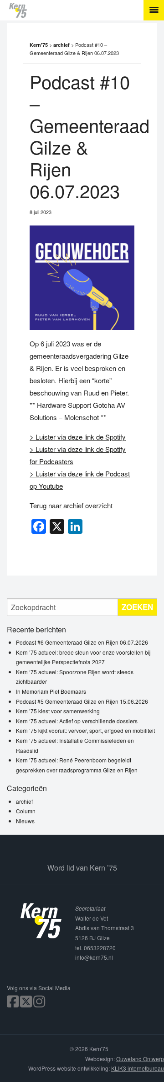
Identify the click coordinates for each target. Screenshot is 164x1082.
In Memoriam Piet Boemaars (51, 691)
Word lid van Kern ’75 (82, 867)
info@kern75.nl (94, 957)
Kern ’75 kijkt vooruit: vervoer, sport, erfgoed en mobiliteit (85, 730)
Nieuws (25, 821)
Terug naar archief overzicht (71, 505)
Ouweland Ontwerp (140, 1058)
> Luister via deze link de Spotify (78, 436)
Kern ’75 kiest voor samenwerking (58, 711)
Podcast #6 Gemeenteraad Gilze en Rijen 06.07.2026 (82, 642)
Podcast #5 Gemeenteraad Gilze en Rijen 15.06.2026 (82, 701)
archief (24, 801)
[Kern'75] (86, 10)
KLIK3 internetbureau (137, 1068)
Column (26, 811)
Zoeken (137, 606)
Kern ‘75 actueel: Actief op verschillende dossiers (77, 721)
